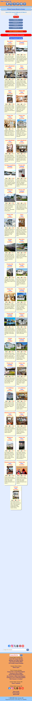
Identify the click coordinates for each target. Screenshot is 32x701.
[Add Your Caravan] (21, 4)
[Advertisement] (16, 577)
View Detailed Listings (16, 38)
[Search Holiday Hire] (10, 4)
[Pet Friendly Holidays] (17, 4)
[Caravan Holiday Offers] (14, 4)
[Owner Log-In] (24, 4)
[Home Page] (7, 4)
